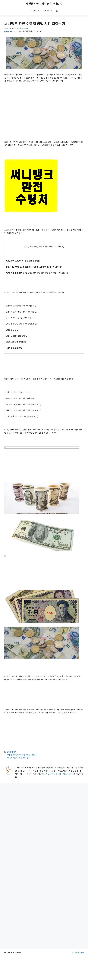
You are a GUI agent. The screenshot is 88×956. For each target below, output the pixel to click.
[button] (57, 11)
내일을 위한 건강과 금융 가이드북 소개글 (58, 774)
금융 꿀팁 (46, 11)
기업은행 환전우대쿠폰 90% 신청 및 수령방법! (21, 755)
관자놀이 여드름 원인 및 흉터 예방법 (18, 758)
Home (6, 31)
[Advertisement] (44, 100)
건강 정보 (33, 11)
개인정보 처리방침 (78, 952)
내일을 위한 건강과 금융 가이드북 (44, 3)
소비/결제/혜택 (11, 752)
